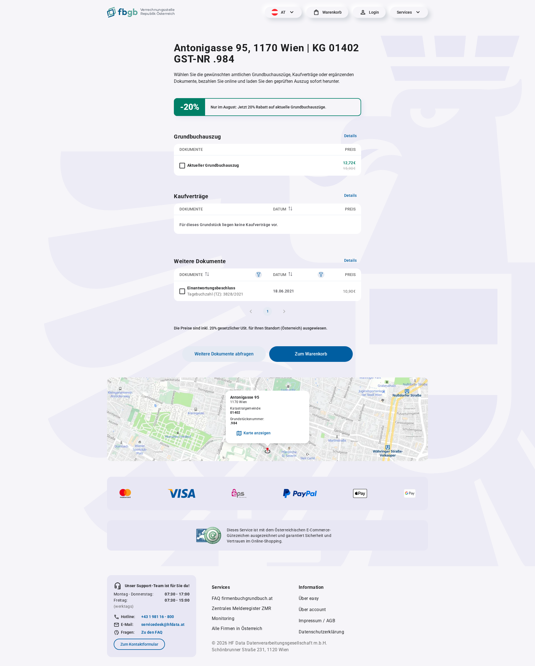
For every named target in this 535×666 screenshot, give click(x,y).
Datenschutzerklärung (321, 631)
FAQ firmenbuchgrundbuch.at (242, 598)
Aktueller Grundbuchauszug (213, 165)
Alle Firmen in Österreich (237, 628)
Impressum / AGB (317, 620)
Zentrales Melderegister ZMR (241, 608)
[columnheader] (299, 209)
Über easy (309, 598)
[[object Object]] (258, 274)
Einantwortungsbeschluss (211, 288)
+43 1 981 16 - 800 (157, 616)
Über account (312, 609)
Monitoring (223, 618)
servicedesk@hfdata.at (162, 624)
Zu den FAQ (152, 632)
